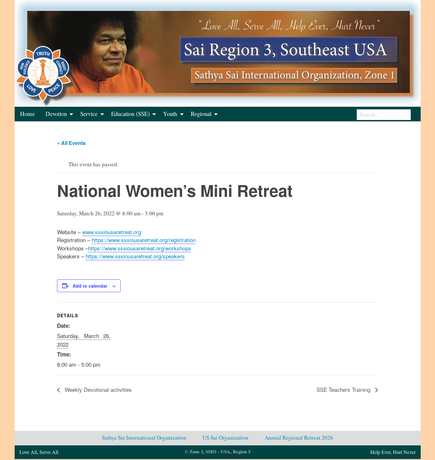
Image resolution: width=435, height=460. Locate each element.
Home (27, 114)
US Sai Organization (225, 437)
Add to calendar (90, 286)
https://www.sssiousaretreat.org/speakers (135, 256)
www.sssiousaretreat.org (111, 232)
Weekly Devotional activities (97, 389)
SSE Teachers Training (344, 389)
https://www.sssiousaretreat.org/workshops (139, 248)
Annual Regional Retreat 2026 (299, 437)
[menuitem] (27, 114)
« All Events (71, 143)
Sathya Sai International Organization (144, 437)
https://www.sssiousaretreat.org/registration (144, 240)
